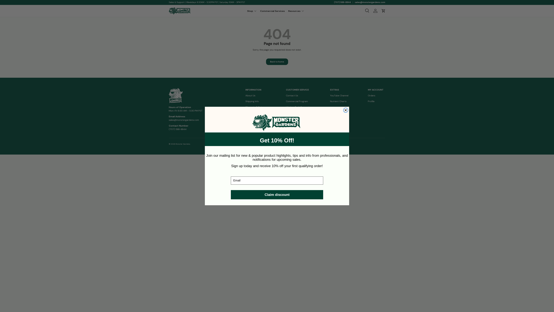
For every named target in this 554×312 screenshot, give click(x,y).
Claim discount (277, 195)
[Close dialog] (345, 110)
